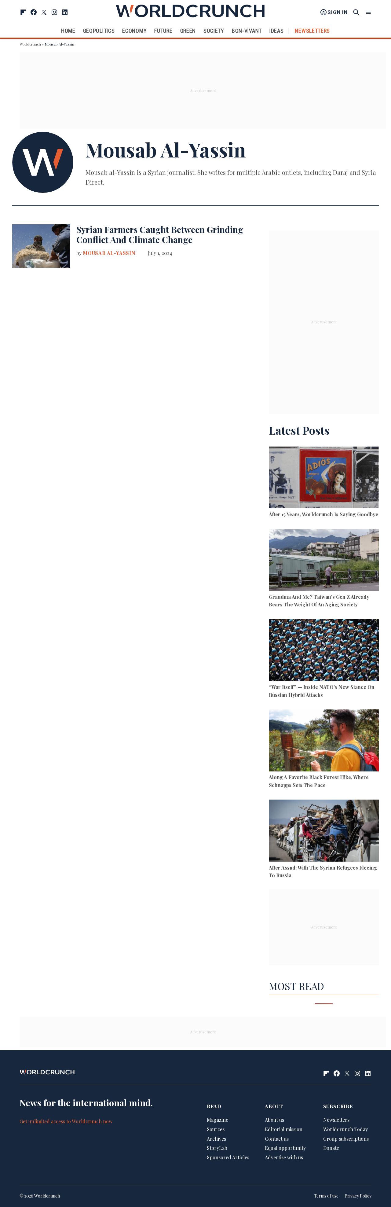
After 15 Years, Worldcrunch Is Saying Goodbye (323, 514)
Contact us (277, 1138)
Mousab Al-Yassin (109, 253)
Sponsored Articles (228, 1157)
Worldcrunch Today (345, 1129)
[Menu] (368, 12)
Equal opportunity (285, 1148)
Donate (331, 1148)
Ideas (276, 31)
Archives (216, 1138)
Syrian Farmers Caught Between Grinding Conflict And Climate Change (159, 234)
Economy (134, 31)
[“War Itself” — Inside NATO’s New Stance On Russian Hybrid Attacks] (324, 651)
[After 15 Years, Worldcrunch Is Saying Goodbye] (324, 478)
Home (68, 31)
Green (188, 31)
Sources (216, 1129)
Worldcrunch (30, 44)
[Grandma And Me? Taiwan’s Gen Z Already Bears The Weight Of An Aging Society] (324, 561)
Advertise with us (284, 1157)
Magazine (217, 1120)
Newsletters (312, 31)
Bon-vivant (247, 31)
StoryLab (217, 1148)
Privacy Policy (358, 1196)
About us (274, 1120)
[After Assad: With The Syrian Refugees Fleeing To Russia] (324, 831)
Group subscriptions (346, 1138)
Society (213, 31)
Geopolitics (99, 31)
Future (163, 31)
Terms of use (326, 1196)
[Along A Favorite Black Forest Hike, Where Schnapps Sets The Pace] (324, 741)
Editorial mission (283, 1129)
